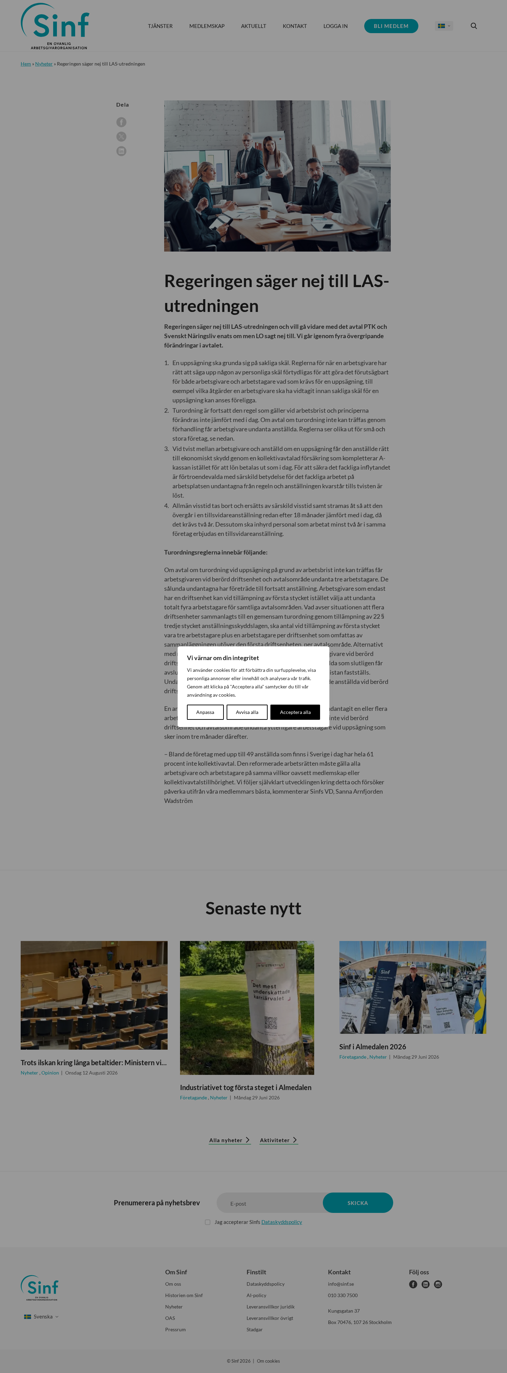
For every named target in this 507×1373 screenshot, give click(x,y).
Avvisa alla (247, 712)
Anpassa (205, 712)
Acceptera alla (295, 712)
